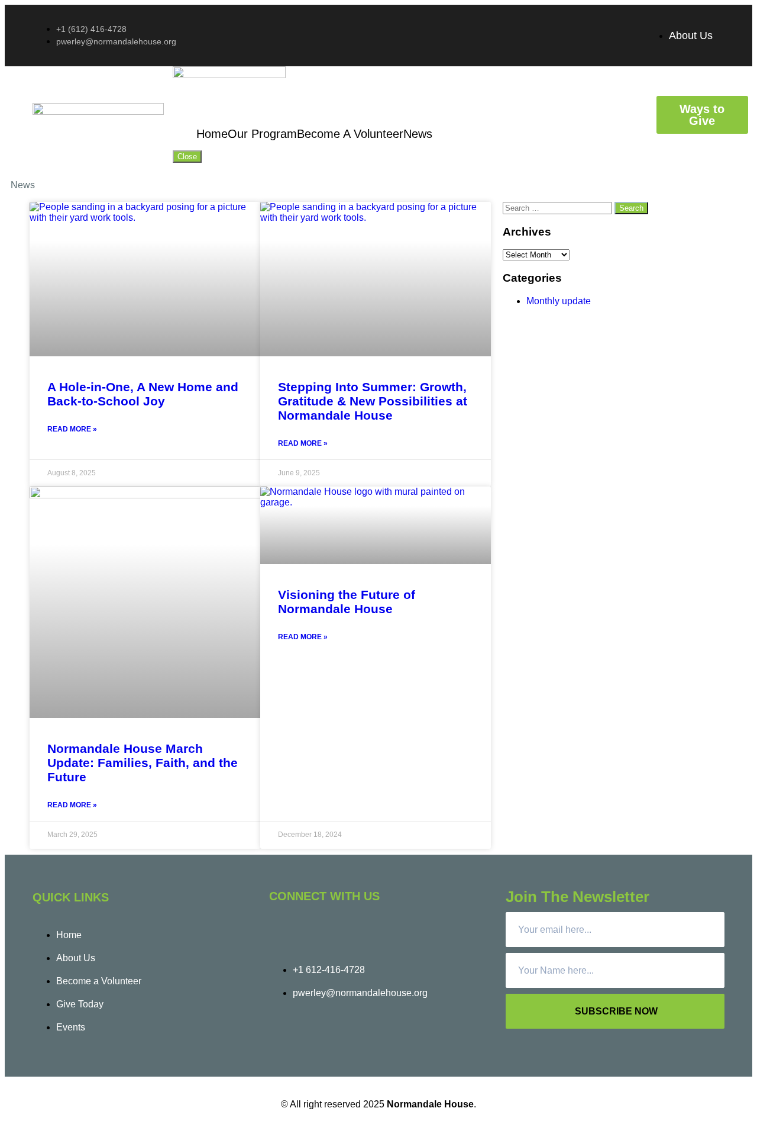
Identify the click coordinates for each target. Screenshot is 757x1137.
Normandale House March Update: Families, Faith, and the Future (142, 763)
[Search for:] (558, 207)
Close (187, 156)
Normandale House (430, 1104)
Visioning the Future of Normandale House (346, 602)
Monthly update (558, 301)
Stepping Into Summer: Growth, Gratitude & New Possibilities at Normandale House (372, 401)
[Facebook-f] (284, 930)
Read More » (72, 429)
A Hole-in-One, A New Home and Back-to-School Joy (142, 394)
